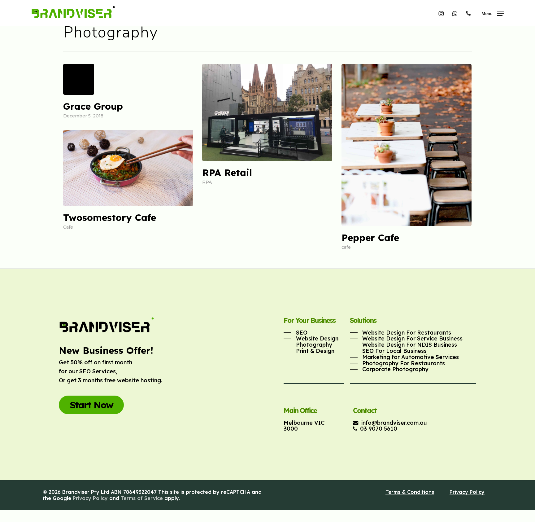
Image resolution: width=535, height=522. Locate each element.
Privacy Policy (90, 498)
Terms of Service (142, 498)
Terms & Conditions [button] (409, 492)
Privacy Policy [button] (467, 492)
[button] (492, 13)
